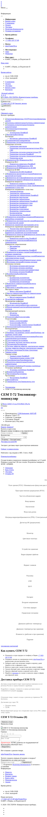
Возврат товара (11, 776)
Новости (8, 772)
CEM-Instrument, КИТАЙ (27, 413)
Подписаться (26, 762)
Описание (9, 468)
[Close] (2, 726)
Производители (11, 780)
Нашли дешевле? (7, 427)
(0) (2, 408)
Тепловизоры (10, 387)
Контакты (9, 89)
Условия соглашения (13, 31)
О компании (9, 23)
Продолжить (6, 747)
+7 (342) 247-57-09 (12, 40)
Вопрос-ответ (10, 21)
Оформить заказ (7, 113)
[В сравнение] (4, 410)
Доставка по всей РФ (9, 442)
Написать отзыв (7, 722)
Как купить (9, 470)
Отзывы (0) (9, 474)
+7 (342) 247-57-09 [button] (8, 799)
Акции (7, 782)
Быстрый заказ (15, 439)
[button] (5, 63)
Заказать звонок (21, 103)
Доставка (8, 27)
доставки (20, 691)
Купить (24, 433)
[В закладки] (2, 410)
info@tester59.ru (11, 46)
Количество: (5, 435)
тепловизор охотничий (9, 646)
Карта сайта (9, 778)
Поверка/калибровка (8, 456)
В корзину (5, 439)
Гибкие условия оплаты (10, 449)
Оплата (8, 25)
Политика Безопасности (14, 29)
